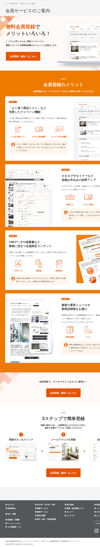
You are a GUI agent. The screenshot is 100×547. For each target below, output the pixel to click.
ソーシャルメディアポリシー (32, 541)
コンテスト (71, 515)
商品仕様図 (41, 515)
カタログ (10, 505)
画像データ (41, 508)
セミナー (70, 512)
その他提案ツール (14, 527)
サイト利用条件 (51, 541)
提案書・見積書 (13, 520)
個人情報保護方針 (12, 541)
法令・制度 (11, 514)
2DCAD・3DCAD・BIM (46, 505)
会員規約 (64, 541)
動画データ (41, 512)
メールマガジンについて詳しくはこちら (78, 322)
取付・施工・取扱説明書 (46, 519)
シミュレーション (14, 523)
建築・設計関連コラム (75, 508)
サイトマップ (75, 541)
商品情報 (10, 508)
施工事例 (70, 505)
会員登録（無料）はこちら (23, 56)
